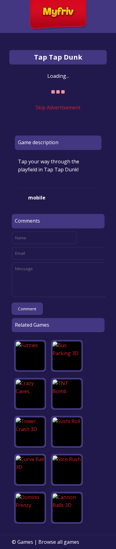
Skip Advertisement (58, 107)
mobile (36, 197)
